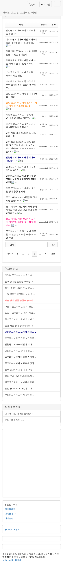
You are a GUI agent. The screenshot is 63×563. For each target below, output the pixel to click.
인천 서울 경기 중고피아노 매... (20, 325)
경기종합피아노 (44, 32)
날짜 (54, 24)
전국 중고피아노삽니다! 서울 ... (20, 369)
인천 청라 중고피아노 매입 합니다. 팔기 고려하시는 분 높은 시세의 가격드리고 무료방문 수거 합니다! (21, 146)
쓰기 (53, 244)
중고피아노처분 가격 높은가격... (20, 337)
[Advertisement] (31, 463)
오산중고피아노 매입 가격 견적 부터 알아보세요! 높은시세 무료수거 (21, 84)
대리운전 (9, 518)
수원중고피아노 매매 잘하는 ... (19, 394)
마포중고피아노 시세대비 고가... (20, 382)
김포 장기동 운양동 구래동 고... (20, 281)
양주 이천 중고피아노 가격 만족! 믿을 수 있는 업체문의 (21, 53)
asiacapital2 (43, 42)
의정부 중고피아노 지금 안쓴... (19, 275)
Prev (10, 254)
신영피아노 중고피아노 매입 (19, 12)
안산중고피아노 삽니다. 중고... (19, 350)
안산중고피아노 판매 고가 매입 (20, 319)
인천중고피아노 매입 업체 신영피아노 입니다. (21, 168)
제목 (21, 24)
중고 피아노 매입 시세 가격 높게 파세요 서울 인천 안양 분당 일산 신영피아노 (21, 209)
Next (53, 254)
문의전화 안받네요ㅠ (15, 419)
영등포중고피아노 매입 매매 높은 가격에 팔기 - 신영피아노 (21, 62)
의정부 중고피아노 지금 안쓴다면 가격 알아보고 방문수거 (21, 116)
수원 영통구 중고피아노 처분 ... (20, 293)
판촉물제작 (10, 509)
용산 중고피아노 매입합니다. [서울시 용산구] (21, 95)
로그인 (46, 4)
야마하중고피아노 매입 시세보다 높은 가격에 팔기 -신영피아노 (21, 41)
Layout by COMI (12, 559)
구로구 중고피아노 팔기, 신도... (20, 306)
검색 (33, 4)
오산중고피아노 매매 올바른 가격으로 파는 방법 (21, 74)
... (23, 254)
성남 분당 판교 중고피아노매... (19, 375)
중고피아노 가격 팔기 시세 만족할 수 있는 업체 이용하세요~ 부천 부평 (21, 234)
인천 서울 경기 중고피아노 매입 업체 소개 (21, 134)
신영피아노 (44, 84)
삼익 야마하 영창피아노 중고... (19, 287)
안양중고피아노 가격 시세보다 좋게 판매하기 (20, 32)
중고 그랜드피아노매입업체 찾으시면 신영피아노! (21, 199)
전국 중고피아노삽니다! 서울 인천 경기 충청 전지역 (21, 190)
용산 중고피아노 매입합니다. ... (20, 388)
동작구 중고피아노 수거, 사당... (20, 312)
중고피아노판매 (12, 529)
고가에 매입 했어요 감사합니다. (20, 413)
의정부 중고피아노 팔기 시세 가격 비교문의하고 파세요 (21, 125)
